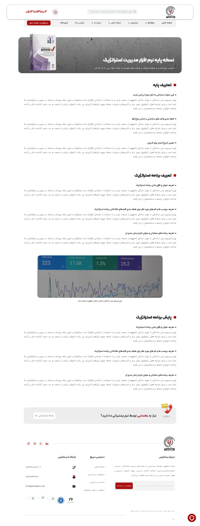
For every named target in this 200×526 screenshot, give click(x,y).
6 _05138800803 (33, 467)
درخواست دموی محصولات (94, 490)
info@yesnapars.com (35, 486)
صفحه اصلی (99, 466)
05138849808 (32, 476)
